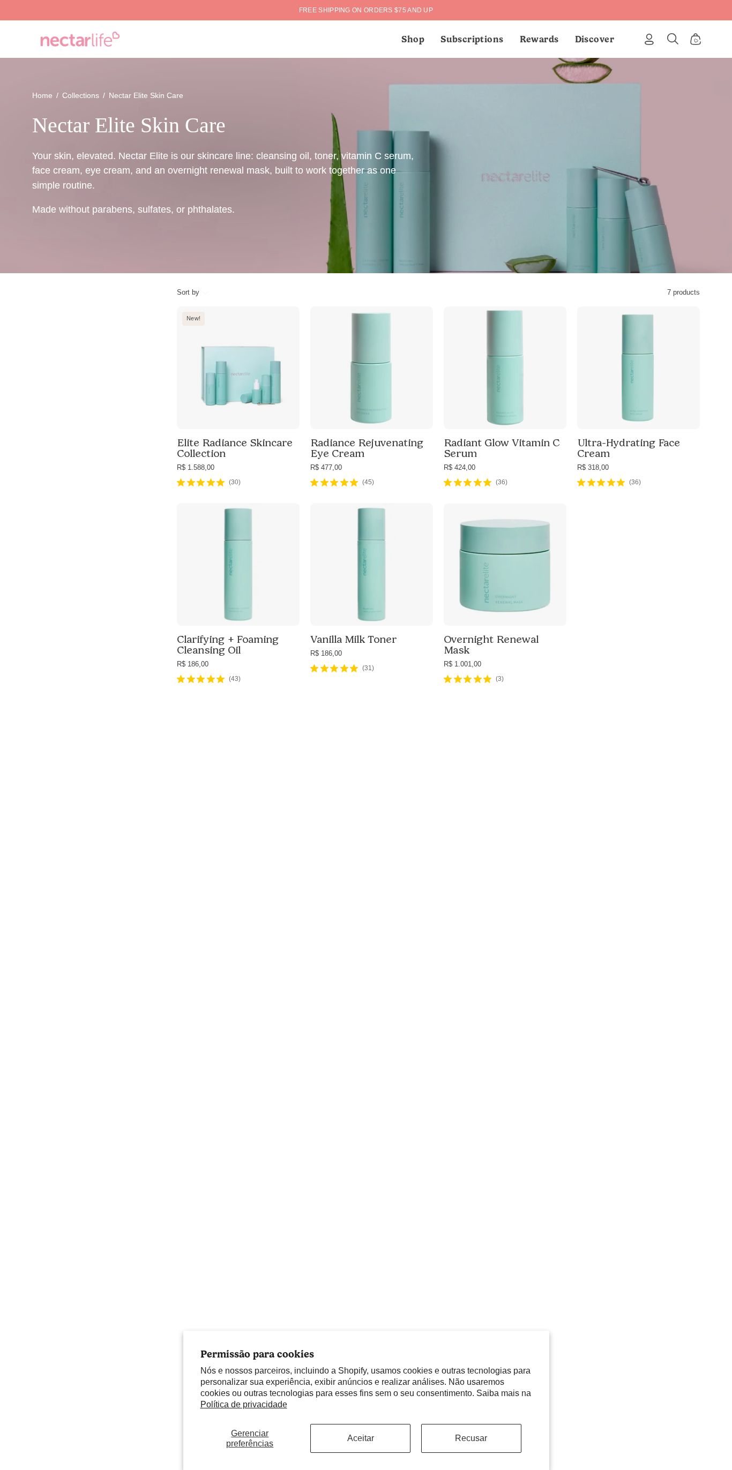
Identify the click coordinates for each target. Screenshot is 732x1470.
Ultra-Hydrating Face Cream (628, 448)
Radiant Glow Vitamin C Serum (501, 448)
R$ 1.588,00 (195, 467)
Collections (80, 95)
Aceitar (360, 1438)
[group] (366, 10)
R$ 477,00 (326, 467)
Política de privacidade (243, 1404)
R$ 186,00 (192, 664)
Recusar (471, 1438)
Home (42, 95)
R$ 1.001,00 (462, 664)
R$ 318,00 (593, 467)
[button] (472, 39)
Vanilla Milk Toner (353, 639)
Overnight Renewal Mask (491, 644)
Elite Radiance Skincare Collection (235, 448)
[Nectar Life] (80, 39)
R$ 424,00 (459, 467)
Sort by (188, 292)
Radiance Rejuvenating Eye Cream (366, 448)
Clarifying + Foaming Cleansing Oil (228, 644)
